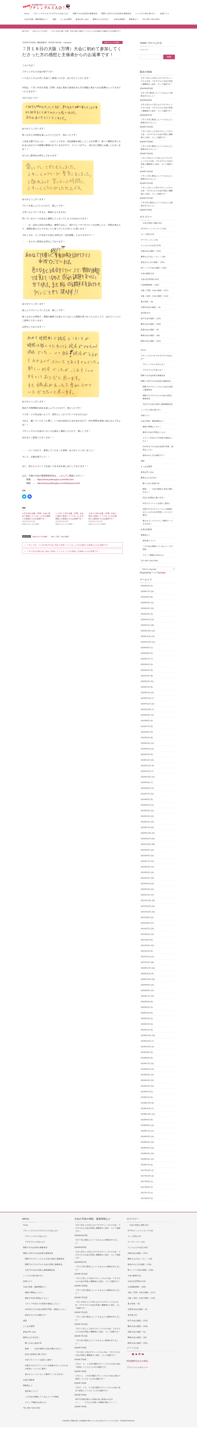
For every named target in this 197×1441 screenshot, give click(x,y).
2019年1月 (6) (147, 1097)
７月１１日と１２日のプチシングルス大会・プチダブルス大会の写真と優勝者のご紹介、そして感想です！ (157, 191)
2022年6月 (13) (147, 867)
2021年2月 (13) (147, 957)
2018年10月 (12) (148, 1114)
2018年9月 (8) (147, 1120)
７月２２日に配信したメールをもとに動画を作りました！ (157, 147)
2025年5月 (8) (147, 670)
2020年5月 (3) (147, 1007)
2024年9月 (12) (147, 715)
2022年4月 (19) (147, 878)
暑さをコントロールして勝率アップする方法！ (158, 522)
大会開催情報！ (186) (150, 285)
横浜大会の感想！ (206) (151, 324)
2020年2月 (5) (147, 1024)
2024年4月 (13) (147, 743)
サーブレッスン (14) (149, 240)
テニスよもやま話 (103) (151, 245)
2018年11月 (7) (147, 1108)
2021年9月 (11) (147, 917)
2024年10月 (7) (147, 709)
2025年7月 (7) (147, 659)
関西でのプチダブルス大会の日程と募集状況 (158, 397)
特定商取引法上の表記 (137, 1361)
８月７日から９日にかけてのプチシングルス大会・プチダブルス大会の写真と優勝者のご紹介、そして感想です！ (157, 81)
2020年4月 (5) (147, 1013)
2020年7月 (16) (147, 996)
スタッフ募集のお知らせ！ (154, 555)
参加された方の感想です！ (154, 455)
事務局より (145, 535)
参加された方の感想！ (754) (153, 262)
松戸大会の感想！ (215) (151, 318)
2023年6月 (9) (147, 799)
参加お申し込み (147, 472)
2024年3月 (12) (147, 749)
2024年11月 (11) (147, 704)
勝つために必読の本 (151, 483)
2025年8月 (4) (147, 653)
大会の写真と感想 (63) (151, 223)
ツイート (144, 50)
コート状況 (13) (147, 234)
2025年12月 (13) (148, 631)
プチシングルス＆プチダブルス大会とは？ (157, 357)
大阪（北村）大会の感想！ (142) (154, 296)
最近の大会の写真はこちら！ (155, 432)
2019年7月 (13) (147, 1063)
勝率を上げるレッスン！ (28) (153, 257)
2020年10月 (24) (148, 979)
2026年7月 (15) (147, 591)
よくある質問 (146, 466)
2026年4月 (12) (147, 608)
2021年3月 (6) (147, 951)
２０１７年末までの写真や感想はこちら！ (158, 439)
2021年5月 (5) (147, 940)
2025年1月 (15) (147, 692)
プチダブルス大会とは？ (153, 370)
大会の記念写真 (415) (150, 279)
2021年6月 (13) (147, 934)
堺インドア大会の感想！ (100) (153, 268)
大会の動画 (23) (147, 273)
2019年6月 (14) (147, 1069)
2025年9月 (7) (147, 647)
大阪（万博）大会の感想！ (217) (154, 290)
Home (143, 350)
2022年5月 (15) (147, 872)
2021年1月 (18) (147, 962)
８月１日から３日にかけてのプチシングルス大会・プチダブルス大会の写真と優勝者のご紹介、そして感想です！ (157, 107)
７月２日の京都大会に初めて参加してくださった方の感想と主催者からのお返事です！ (63, 551)
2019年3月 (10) (147, 1086)
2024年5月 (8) (147, 737)
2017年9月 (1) (147, 1181)
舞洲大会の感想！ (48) (150, 335)
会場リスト (145, 415)
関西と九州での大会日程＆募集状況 (156, 381)
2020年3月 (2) (147, 1018)
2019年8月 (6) (147, 1058)
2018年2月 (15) (147, 1159)
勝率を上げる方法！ (149, 478)
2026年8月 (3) (147, 586)
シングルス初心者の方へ (151, 410)
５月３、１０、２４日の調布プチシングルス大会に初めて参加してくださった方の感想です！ (97, 1389)
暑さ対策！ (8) (147, 302)
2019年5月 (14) (147, 1075)
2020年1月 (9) (147, 1030)
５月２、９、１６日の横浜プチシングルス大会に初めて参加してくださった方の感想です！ (97, 1365)
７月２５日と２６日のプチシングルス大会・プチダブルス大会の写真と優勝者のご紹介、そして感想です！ (157, 134)
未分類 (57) (145, 313)
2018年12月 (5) (147, 1103)
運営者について (149, 541)
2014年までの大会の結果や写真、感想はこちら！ (158, 448)
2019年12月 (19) (148, 1035)
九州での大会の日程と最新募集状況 (158, 404)
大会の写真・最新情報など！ (153, 421)
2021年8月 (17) (147, 923)
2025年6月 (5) (147, 664)
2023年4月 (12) (147, 810)
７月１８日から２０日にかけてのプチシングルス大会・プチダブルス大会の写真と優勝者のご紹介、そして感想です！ (157, 162)
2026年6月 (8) (147, 597)
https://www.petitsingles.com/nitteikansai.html (58, 483)
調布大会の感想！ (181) (151, 341)
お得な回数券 (146, 529)
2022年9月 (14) (147, 850)
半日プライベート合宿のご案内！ (157, 503)
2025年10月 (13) (148, 642)
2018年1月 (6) (147, 1165)
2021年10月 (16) (148, 912)
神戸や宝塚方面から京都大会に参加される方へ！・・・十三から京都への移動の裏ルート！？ (96, 1400)
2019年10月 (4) (147, 1047)
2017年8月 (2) (147, 1187)
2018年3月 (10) (147, 1153)
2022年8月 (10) (147, 855)
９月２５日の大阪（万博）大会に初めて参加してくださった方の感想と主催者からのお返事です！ (102, 516)
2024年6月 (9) (147, 732)
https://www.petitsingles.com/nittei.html (55, 479)
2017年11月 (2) (147, 1170)
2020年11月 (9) (147, 974)
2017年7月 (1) (147, 1193)
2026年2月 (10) (147, 619)
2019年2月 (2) (147, 1092)
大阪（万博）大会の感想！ (60, 537)
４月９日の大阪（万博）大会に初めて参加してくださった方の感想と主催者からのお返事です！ (36, 516)
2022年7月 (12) (147, 861)
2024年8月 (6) (147, 720)
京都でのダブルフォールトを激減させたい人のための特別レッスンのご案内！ (158, 512)
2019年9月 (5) (147, 1052)
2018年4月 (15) (147, 1148)
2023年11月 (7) (147, 771)
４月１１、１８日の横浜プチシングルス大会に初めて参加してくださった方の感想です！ (97, 1377)
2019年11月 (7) (147, 1041)
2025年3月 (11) (147, 681)
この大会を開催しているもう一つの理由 (158, 547)
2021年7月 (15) (147, 929)
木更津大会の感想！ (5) (151, 307)
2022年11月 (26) (148, 839)
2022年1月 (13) (147, 895)
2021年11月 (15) (148, 906)
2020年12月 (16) (148, 968)
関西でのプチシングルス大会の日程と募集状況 (158, 388)
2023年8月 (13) (147, 788)
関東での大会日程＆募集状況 (153, 375)
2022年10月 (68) (148, 844)
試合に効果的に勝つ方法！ (154, 498)
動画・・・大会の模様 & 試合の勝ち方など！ (158, 490)
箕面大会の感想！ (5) (150, 330)
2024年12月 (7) (147, 698)
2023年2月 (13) (147, 822)
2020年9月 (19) (147, 985)
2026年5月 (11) (147, 602)
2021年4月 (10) (147, 945)
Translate (161, 573)
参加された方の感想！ (112, 42)
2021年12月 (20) (148, 900)
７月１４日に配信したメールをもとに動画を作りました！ (157, 177)
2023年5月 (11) (147, 805)
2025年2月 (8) (147, 687)
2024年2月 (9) (147, 754)
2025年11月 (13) (148, 636)
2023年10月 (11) (148, 777)
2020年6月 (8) (147, 1002)
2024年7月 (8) (147, 726)
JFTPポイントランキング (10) (153, 229)
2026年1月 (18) (147, 625)
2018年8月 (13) (147, 1125)
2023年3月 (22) (147, 816)
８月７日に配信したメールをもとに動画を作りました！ (157, 94)
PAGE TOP (190, 1395)
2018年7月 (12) (147, 1131)
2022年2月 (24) (147, 889)
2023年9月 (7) (147, 782)
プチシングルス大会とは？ (154, 364)
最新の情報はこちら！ (152, 427)
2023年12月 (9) (147, 765)
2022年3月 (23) (147, 884)
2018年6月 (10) (147, 1136)
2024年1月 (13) (147, 760)
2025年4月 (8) (147, 676)
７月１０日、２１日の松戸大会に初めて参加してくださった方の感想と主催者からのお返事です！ (68, 545)
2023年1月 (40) (147, 827)
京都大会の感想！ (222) (151, 251)
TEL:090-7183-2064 (149, 561)
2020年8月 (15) (147, 990)
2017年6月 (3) (147, 1198)
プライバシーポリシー (137, 1367)
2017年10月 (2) (147, 1176)
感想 (142, 461)
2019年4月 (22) (147, 1080)
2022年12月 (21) (148, 833)
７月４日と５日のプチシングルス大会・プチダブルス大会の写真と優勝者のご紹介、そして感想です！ (97, 1353)
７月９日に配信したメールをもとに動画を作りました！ (157, 204)
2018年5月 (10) (147, 1142)
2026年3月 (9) (147, 614)
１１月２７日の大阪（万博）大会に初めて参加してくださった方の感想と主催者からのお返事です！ (69, 516)
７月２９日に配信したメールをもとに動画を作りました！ (157, 121)
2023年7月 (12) (147, 794)
